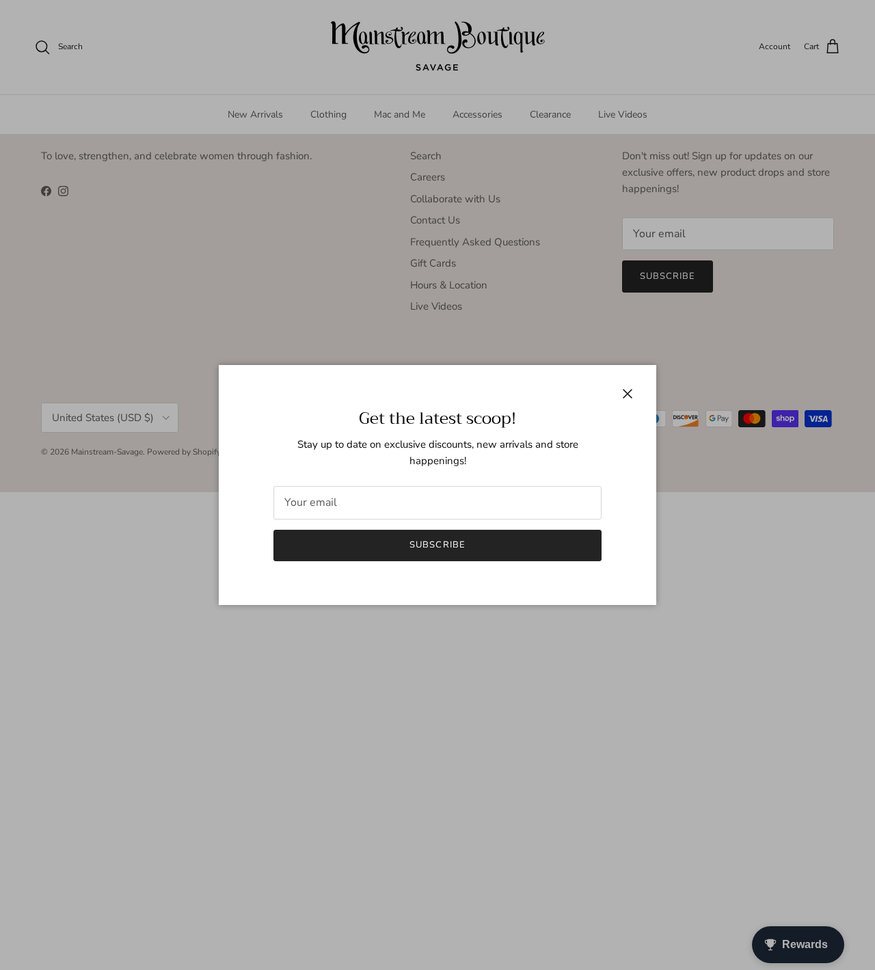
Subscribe (437, 545)
